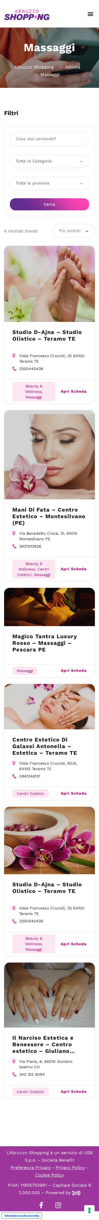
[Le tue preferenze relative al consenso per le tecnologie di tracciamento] (89, 1210)
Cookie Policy (49, 1175)
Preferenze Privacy (31, 1167)
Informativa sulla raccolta (21, 1215)
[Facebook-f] (41, 1205)
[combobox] (73, 230)
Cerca (49, 204)
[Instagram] (58, 1205)
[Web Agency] (76, 1192)
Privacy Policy (70, 1167)
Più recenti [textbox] (70, 230)
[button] (90, 13)
